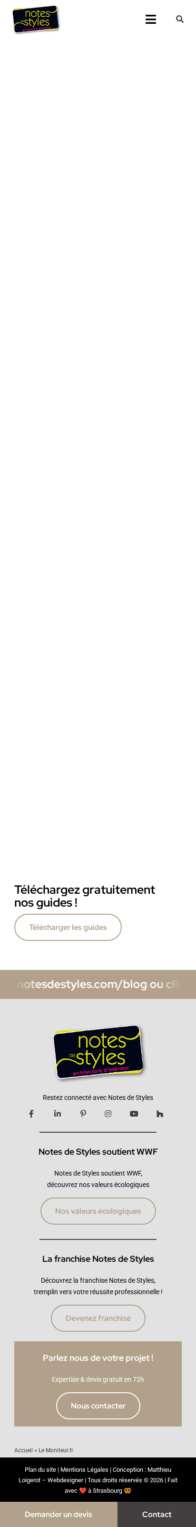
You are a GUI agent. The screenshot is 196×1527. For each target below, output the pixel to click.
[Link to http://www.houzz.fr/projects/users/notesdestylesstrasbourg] (160, 1114)
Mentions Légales (84, 1469)
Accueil (23, 1450)
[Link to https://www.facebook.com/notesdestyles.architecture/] (31, 1114)
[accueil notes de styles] (35, 5)
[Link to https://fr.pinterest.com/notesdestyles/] (83, 1114)
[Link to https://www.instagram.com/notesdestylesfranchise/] (108, 1114)
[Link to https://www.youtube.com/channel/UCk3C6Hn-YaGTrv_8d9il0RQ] (134, 1114)
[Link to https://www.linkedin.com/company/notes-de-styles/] (57, 1114)
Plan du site (40, 1469)
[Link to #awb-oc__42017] (180, 19)
